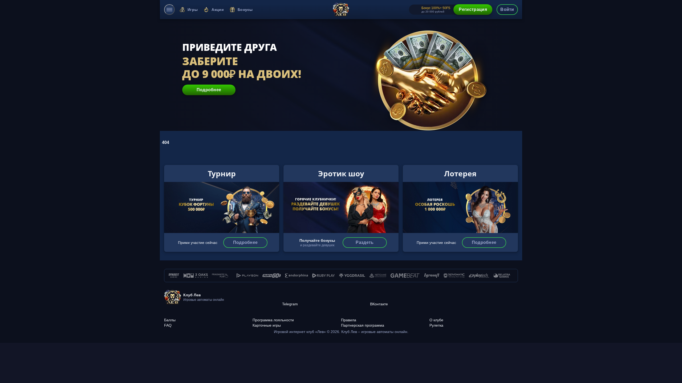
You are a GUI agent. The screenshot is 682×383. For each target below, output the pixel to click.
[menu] (169, 9)
